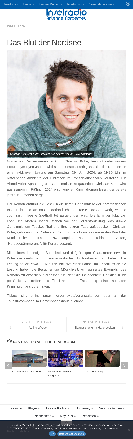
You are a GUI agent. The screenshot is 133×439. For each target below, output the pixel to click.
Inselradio (11, 4)
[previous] (8, 365)
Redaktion (89, 416)
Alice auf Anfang (94, 371)
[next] (124, 365)
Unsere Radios (49, 4)
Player (27, 4)
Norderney (74, 4)
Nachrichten (43, 416)
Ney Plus (66, 416)
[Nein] (128, 430)
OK (52, 433)
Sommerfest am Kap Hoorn (27, 371)
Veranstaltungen (100, 4)
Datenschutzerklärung (71, 433)
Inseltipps (16, 26)
